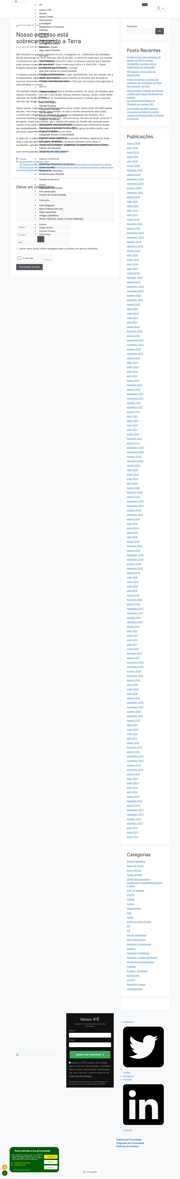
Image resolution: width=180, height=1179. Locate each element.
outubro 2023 (134, 295)
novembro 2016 (135, 667)
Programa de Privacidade (130, 1143)
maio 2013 (132, 837)
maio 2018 (132, 586)
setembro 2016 (135, 676)
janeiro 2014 (133, 805)
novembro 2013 (135, 814)
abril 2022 (132, 376)
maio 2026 (132, 157)
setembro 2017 (135, 622)
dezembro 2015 (135, 702)
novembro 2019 (135, 505)
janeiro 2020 (133, 497)
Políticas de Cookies (127, 1146)
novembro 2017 (135, 613)
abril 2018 (132, 591)
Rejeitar (50, 1162)
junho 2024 (133, 259)
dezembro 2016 (135, 662)
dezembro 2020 (135, 447)
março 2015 (133, 743)
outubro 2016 (134, 671)
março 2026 (133, 165)
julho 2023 (132, 309)
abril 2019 (132, 537)
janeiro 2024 (133, 282)
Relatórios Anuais (136, 984)
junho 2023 (133, 313)
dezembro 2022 (135, 340)
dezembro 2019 (135, 501)
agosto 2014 (133, 774)
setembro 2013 (135, 823)
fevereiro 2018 (134, 599)
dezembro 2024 (135, 233)
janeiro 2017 (133, 658)
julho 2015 (132, 725)
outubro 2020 (134, 456)
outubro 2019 (134, 510)
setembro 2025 (135, 192)
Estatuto (42, 224)
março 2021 (133, 434)
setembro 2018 (135, 568)
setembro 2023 (135, 300)
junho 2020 (133, 474)
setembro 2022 (135, 353)
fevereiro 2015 (134, 747)
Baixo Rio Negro (135, 866)
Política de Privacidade (80, 1076)
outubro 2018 (134, 564)
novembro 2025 (135, 183)
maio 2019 (132, 532)
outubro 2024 (134, 242)
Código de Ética (46, 227)
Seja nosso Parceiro (49, 50)
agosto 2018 (133, 573)
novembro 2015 (135, 707)
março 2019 (133, 541)
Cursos (130, 904)
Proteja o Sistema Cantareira (54, 81)
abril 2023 (132, 322)
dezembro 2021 (135, 394)
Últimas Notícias (48, 91)
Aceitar (50, 1167)
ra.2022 (131, 980)
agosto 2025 (133, 197)
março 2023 (133, 327)
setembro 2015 (135, 716)
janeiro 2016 (133, 698)
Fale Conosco (45, 234)
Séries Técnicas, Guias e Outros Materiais (61, 219)
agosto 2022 (133, 358)
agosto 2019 (133, 519)
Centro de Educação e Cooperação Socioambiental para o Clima (73, 144)
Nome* (72, 1031)
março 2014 (133, 796)
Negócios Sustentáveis (49, 159)
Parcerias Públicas (47, 231)
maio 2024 (132, 264)
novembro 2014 (135, 761)
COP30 (131, 899)
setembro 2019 (135, 514)
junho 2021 (132, 420)
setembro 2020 (135, 461)
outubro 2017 (134, 617)
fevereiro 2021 (134, 438)
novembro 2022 (135, 344)
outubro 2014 (134, 765)
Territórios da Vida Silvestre (54, 151)
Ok (159, 31)
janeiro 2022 (133, 389)
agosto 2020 (133, 465)
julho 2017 (132, 631)
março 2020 (133, 488)
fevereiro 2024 (134, 277)
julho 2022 (132, 362)
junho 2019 (133, 528)
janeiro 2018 (133, 604)
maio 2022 (132, 371)
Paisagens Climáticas (138, 953)
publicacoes (133, 975)
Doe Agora (43, 56)
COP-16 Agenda (135, 890)
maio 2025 (132, 210)
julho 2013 (132, 828)
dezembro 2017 (135, 608)
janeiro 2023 (133, 335)
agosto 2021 (133, 412)
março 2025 (133, 219)
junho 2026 (133, 152)
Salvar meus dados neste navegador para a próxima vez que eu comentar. (58, 248)
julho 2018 (132, 577)
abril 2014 (132, 792)
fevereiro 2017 (134, 653)
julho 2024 (132, 255)
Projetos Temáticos (49, 119)
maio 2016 (132, 693)
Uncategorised (134, 989)
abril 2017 (132, 644)
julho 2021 (132, 416)
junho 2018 (132, 582)
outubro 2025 (134, 188)
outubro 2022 (134, 349)
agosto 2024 (133, 250)
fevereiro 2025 (134, 224)
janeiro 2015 (133, 752)
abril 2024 (132, 268)
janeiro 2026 (133, 174)
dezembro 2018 (135, 555)
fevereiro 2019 (134, 546)
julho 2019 (132, 523)
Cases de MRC (135, 875)
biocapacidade (25, 161)
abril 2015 (132, 738)
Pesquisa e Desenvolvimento (142, 957)
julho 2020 (132, 470)
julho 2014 (132, 778)
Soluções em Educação (49, 179)
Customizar (51, 1157)
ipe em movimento (136, 935)
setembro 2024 (135, 246)
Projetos (42, 97)
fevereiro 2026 (134, 170)
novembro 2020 (135, 452)
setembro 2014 (135, 769)
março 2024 (133, 273)
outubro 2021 (134, 403)
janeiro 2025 (133, 228)
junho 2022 (133, 367)
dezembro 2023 (135, 286)
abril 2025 (132, 215)
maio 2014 (132, 787)
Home (130, 917)
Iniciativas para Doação (51, 174)
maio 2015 (132, 734)
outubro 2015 (134, 711)
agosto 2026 (133, 143)
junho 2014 (133, 783)
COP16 (130, 895)
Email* (72, 1040)
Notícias (42, 86)
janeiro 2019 (133, 550)
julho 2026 (132, 148)
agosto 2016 (133, 680)
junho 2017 (132, 635)
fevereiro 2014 (134, 801)
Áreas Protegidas (136, 861)
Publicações (44, 200)
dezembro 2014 (135, 756)
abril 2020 (132, 483)
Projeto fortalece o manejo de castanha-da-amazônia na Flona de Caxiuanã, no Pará (144, 83)
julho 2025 (132, 201)
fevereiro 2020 (134, 492)
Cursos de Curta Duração (52, 194)
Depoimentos (134, 908)
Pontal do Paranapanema (140, 962)
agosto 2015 (133, 720)
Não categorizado (136, 939)
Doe (129, 913)
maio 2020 (132, 479)
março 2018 (133, 595)
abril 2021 (132, 429)
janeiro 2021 (133, 443)
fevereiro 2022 (134, 385)
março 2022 (133, 380)
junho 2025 (133, 206)
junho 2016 (133, 689)
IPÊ (40, 5)
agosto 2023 (133, 304)
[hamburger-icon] (145, 4)
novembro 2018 (135, 559)
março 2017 (133, 649)
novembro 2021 (135, 398)
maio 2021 (132, 425)
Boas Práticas (134, 870)
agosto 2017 (133, 626)
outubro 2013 (134, 819)
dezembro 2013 (135, 810)
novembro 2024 (135, 237)
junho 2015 (132, 729)
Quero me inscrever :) (90, 1054)
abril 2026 (132, 161)
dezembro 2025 (135, 179)
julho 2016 (132, 684)
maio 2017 (132, 640)
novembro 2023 (135, 291)
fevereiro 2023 (134, 331)
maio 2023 (132, 318)
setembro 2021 (135, 407)
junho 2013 (133, 832)
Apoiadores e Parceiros (51, 27)
